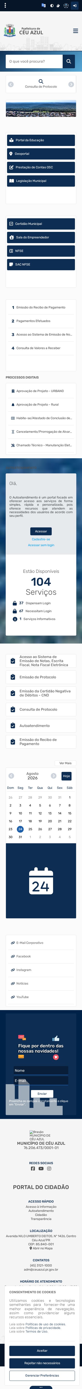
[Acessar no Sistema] (75, 6)
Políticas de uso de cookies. (46, 1324)
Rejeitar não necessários (42, 1363)
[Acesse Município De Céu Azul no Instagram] (49, 1168)
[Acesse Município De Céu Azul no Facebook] (33, 1168)
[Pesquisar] (69, 61)
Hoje (66, 776)
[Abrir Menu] (75, 31)
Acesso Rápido (41, 1201)
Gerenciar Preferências (42, 1375)
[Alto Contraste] (52, 5)
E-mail (20, 1081)
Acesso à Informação (41, 1207)
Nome (20, 1070)
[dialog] (42, 1336)
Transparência (41, 1219)
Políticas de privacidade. (43, 1328)
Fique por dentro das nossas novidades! (41, 1048)
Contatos (41, 1260)
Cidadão (41, 1215)
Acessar (41, 531)
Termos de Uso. (37, 1331)
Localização (41, 1231)
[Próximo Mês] (53, 776)
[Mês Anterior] (11, 776)
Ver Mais (65, 763)
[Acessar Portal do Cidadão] (26, 31)
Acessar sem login (41, 545)
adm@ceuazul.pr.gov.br (41, 1269)
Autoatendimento (41, 1211)
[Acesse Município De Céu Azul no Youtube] (41, 1168)
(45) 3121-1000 (41, 1265)
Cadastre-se (41, 539)
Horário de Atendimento (41, 1281)
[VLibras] (58, 5)
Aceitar (42, 1351)
